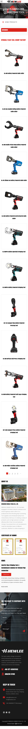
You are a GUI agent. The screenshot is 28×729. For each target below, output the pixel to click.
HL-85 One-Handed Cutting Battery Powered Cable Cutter (14, 110)
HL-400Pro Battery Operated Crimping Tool (14, 252)
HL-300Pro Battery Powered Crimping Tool (14, 287)
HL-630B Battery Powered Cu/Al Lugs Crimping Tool (14, 395)
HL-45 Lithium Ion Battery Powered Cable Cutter (14, 180)
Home (7, 22)
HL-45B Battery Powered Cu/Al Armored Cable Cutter (14, 217)
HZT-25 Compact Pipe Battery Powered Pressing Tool (14, 324)
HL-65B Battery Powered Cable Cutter (14, 73)
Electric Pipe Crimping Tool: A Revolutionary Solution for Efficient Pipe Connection (13, 568)
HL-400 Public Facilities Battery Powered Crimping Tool (14, 467)
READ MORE (4, 587)
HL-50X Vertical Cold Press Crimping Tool (14, 359)
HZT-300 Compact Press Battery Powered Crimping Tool (14, 431)
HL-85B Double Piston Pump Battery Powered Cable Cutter (14, 146)
